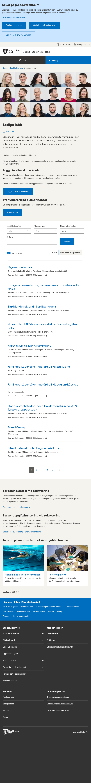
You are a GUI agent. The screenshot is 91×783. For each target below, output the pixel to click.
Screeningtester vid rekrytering (15, 507)
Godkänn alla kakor (14, 25)
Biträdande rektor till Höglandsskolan (32, 448)
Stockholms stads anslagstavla (60, 647)
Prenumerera (12, 213)
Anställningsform (14, 226)
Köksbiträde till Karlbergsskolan (28, 345)
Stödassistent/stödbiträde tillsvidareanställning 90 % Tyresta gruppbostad (42, 407)
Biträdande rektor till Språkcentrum (31, 306)
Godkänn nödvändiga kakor (45, 25)
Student (51, 611)
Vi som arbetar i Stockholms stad (16, 611)
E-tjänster (51, 640)
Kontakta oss (8, 697)
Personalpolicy (57, 574)
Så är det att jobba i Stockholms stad (18, 607)
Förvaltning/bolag (68, 226)
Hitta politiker (8, 704)
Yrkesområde (39, 226)
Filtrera (67, 241)
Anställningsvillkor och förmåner (22, 574)
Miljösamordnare (19, 267)
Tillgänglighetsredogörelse (58, 697)
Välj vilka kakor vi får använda (18, 35)
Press (5, 717)
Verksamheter (39, 611)
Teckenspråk (65, 44)
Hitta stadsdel (52, 633)
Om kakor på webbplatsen (13, 17)
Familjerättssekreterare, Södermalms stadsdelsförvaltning (43, 286)
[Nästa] (59, 469)
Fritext (10, 237)
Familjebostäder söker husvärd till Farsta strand (39, 366)
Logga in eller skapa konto (18, 191)
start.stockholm (79, 732)
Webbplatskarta (83, 44)
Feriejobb (61, 611)
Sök (24, 60)
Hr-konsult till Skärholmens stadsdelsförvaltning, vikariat (43, 326)
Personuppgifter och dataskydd (16, 616)
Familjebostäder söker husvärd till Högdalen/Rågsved (43, 384)
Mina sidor (7, 711)
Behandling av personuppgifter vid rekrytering (22, 532)
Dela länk (10, 132)
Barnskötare (16, 427)
